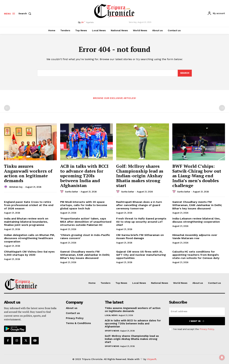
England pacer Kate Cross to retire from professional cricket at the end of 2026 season (28, 205)
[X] (26, 340)
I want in (195, 321)
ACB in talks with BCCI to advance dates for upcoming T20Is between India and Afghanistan (84, 175)
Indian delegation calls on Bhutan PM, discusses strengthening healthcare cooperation (29, 238)
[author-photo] (6, 187)
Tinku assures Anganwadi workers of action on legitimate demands (28, 173)
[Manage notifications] (222, 357)
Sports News (112, 331)
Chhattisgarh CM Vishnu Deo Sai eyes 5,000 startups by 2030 (29, 253)
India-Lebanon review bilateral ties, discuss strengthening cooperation (196, 220)
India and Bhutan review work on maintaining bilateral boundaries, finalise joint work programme (26, 221)
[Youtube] (35, 340)
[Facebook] (7, 340)
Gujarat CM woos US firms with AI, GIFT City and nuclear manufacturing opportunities (141, 255)
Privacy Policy (206, 329)
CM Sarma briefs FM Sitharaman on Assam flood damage (140, 236)
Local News (111, 315)
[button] (25, 13)
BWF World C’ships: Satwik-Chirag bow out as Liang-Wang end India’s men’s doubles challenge (196, 175)
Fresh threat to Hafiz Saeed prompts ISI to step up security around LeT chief (141, 221)
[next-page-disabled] (222, 108)
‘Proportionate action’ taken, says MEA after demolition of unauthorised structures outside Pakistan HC (85, 221)
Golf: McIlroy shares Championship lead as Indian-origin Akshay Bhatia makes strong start (139, 175)
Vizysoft (151, 359)
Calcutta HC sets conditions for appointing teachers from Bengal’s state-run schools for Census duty (195, 255)
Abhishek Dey (16, 187)
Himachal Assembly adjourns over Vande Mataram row (194, 236)
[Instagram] (16, 340)
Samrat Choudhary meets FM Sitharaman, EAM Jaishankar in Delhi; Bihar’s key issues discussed (197, 205)
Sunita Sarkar (71, 191)
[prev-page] (7, 108)
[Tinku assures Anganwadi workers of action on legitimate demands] (30, 141)
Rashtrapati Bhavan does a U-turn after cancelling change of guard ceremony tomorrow (139, 205)
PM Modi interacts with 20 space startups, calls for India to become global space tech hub (83, 205)
